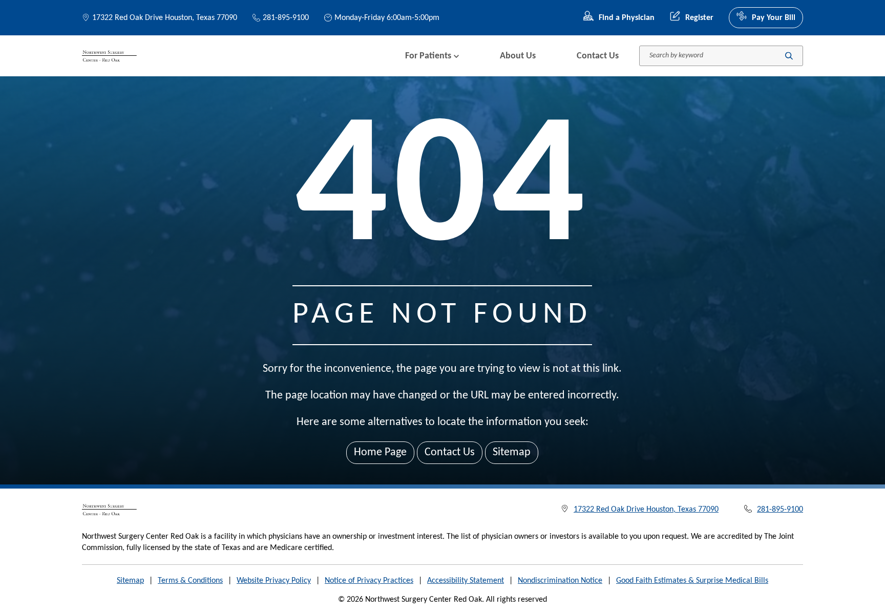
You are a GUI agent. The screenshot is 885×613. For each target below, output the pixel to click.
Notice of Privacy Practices (369, 581)
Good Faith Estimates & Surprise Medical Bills (692, 581)
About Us (518, 56)
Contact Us (598, 56)
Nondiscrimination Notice (560, 581)
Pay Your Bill (773, 18)
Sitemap (512, 452)
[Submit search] (789, 56)
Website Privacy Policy (274, 581)
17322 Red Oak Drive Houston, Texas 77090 (164, 18)
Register (699, 18)
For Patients (428, 56)
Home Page (380, 452)
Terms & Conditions (190, 581)
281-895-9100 (286, 18)
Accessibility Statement (465, 581)
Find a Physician (627, 18)
